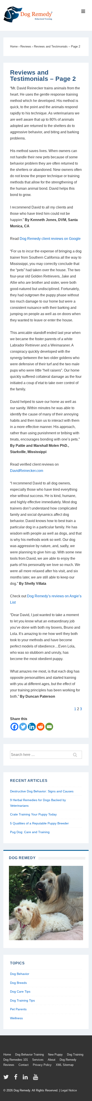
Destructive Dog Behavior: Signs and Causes (41, 791)
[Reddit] (40, 727)
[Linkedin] (32, 727)
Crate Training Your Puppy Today (33, 814)
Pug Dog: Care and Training (30, 832)
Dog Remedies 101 (15, 1059)
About (51, 1059)
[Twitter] (23, 727)
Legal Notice (69, 1090)
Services (38, 1059)
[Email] (49, 727)
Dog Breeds (18, 983)
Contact (24, 1065)
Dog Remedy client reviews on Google (50, 239)
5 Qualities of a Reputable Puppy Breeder (39, 823)
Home (7, 1054)
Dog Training (75, 1054)
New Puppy (55, 1054)
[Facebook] (14, 727)
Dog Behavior (19, 974)
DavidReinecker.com (26, 471)
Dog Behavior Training (29, 1054)
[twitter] (7, 1078)
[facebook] (16, 1078)
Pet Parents (18, 1009)
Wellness (16, 1018)
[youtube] (36, 1078)
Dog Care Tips (20, 991)
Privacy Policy (42, 1065)
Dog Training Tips (22, 1000)
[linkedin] (26, 1078)
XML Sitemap (64, 1065)
